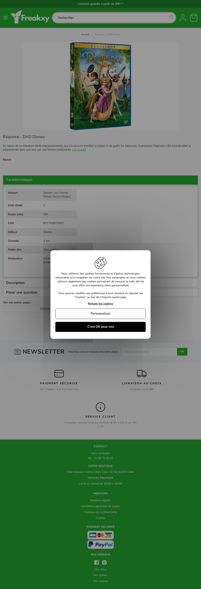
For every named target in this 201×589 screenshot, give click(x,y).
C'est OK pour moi (100, 327)
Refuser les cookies (100, 303)
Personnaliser (101, 313)
